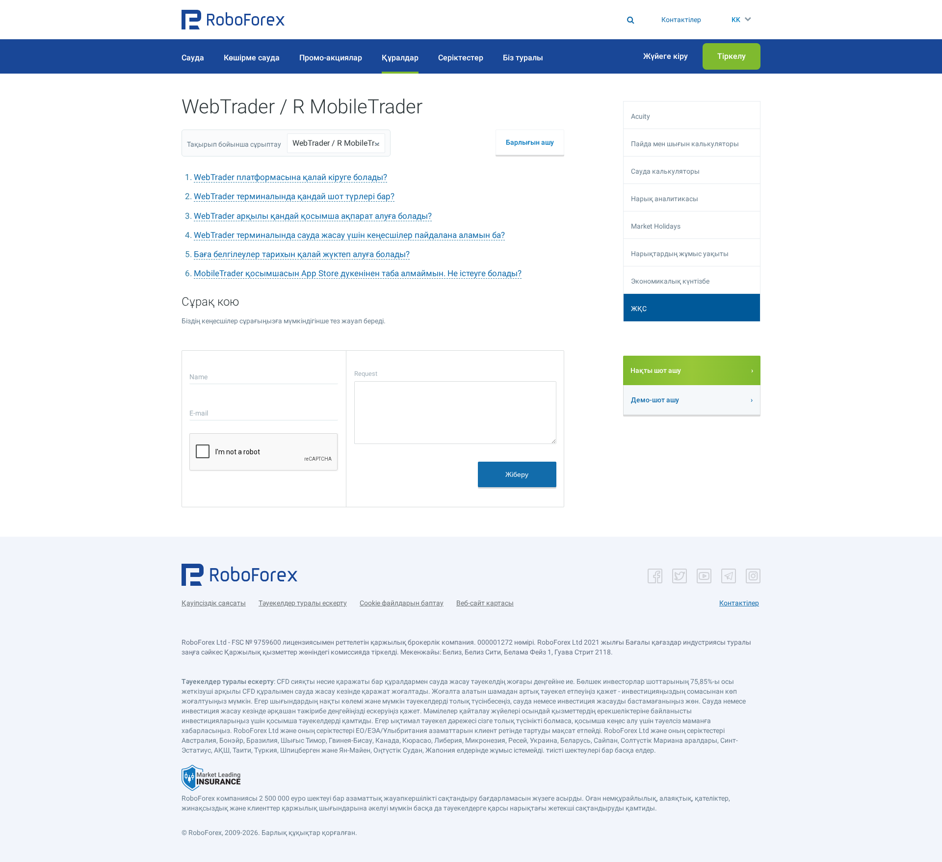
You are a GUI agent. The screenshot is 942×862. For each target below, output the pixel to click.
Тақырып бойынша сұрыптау (234, 144)
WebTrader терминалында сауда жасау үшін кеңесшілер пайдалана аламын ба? (349, 235)
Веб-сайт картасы (485, 603)
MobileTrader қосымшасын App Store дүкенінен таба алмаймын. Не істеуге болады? (358, 273)
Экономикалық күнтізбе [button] (670, 281)
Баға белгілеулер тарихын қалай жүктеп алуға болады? (302, 254)
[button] (233, 19)
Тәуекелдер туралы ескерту (303, 603)
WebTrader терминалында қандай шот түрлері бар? (294, 196)
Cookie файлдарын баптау (402, 603)
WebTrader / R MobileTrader (336, 143)
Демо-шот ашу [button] (655, 400)
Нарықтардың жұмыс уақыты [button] (680, 254)
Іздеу (475, 20)
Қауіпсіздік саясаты (214, 603)
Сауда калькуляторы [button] (665, 171)
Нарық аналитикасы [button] (664, 199)
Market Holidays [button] (655, 226)
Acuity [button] (640, 116)
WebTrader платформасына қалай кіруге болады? (290, 177)
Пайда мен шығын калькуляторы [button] (685, 144)
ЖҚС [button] (639, 309)
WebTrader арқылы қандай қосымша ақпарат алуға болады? (313, 216)
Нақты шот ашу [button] (655, 370)
